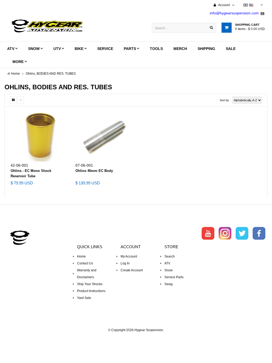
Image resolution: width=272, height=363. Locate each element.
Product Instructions (91, 291)
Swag (168, 284)
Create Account (132, 270)
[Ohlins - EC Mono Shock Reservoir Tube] (39, 137)
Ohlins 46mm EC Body (94, 171)
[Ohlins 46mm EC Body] (103, 137)
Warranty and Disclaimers (86, 273)
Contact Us (85, 263)
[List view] (20, 100)
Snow (168, 270)
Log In (125, 263)
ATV (167, 263)
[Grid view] (13, 100)
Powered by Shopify (136, 337)
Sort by (224, 100)
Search (169, 256)
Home (81, 256)
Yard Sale (84, 298)
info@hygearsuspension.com (234, 13)
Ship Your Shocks (90, 284)
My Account (129, 256)
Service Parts (174, 277)
